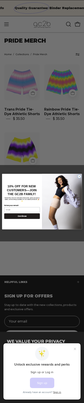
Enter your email (11, 205)
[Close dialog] (79, 176)
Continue (22, 216)
